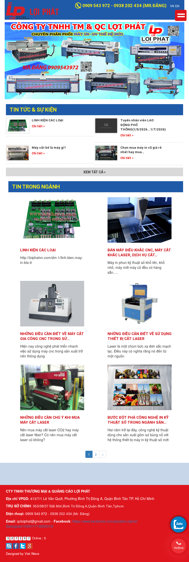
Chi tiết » (38, 126)
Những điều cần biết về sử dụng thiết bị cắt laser (140, 336)
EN (177, 6)
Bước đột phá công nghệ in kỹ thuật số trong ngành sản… (138, 420)
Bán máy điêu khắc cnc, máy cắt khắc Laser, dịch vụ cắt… (139, 252)
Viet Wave (32, 553)
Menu (181, 15)
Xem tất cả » (94, 172)
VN (172, 6)
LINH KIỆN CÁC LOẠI (38, 250)
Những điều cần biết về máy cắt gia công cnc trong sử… (52, 336)
